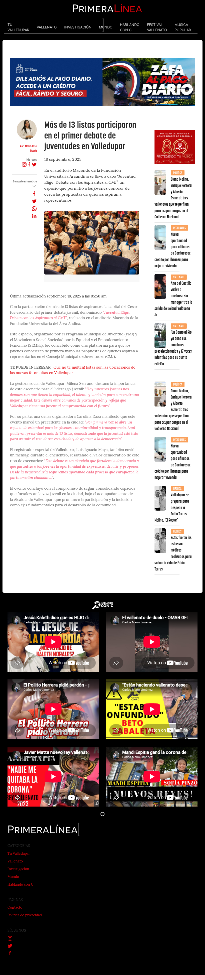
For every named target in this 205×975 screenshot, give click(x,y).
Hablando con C (21, 885)
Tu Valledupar (19, 854)
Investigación (18, 869)
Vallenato (15, 861)
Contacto (15, 908)
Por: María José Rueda (28, 148)
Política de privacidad (25, 915)
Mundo (13, 877)
